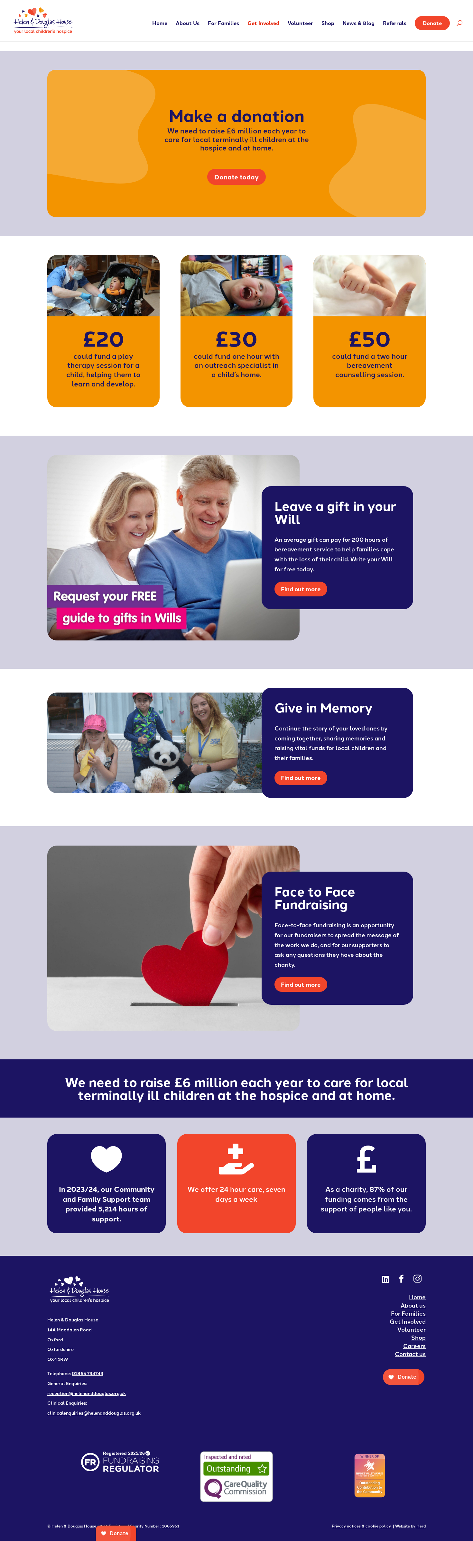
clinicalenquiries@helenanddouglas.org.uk (94, 1413)
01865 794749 (87, 1373)
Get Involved (263, 24)
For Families (223, 24)
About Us (187, 24)
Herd (421, 1525)
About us (413, 1305)
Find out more (301, 589)
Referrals (394, 24)
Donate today (236, 176)
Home (159, 24)
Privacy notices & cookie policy (361, 1525)
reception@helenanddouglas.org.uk (86, 1393)
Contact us (410, 1353)
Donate (432, 23)
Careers (414, 1345)
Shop (327, 24)
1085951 (170, 1525)
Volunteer (300, 24)
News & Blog (359, 24)
